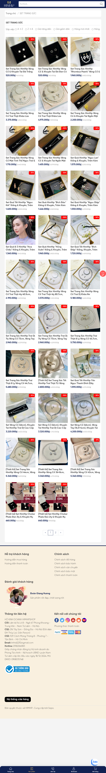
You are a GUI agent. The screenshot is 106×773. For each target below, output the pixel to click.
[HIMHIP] (9, 4)
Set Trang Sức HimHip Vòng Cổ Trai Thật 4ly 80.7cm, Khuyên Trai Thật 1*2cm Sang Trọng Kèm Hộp (53, 293)
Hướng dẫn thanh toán (16, 563)
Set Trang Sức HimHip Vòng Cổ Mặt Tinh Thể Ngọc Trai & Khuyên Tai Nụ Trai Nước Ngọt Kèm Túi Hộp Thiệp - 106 (20, 159)
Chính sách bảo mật (64, 571)
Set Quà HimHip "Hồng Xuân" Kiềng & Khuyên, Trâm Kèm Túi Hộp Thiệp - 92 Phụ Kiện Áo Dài (52, 248)
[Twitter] (62, 620)
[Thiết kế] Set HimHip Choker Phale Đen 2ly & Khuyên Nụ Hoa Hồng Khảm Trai (52, 515)
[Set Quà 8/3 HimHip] (20, 230)
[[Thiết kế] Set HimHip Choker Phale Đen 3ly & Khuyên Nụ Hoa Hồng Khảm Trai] (20, 497)
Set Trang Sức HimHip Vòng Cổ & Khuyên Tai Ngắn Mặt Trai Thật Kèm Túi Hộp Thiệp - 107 (85, 115)
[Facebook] (56, 620)
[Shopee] (78, 620)
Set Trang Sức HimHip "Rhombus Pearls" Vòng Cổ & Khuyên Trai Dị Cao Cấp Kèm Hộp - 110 (85, 70)
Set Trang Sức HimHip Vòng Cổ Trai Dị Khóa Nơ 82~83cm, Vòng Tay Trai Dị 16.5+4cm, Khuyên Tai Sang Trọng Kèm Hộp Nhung (84, 293)
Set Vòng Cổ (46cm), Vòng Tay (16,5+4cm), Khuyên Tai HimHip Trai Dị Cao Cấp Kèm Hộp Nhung (85, 426)
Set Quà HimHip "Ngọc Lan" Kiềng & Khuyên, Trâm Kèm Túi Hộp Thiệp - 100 (85, 159)
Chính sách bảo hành (65, 563)
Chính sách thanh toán (65, 575)
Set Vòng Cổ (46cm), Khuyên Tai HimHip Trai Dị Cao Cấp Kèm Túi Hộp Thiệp (20, 426)
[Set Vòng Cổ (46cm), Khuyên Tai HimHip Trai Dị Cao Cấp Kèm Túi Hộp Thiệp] (20, 408)
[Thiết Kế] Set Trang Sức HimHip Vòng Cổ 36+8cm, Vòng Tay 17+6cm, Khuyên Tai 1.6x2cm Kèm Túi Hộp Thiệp (53, 471)
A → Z (20, 29)
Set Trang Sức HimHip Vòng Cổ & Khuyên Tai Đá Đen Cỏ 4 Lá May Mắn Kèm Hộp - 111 (52, 70)
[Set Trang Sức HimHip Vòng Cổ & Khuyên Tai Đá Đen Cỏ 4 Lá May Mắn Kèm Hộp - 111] (53, 52)
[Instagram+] (67, 620)
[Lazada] (84, 620)
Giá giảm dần (63, 29)
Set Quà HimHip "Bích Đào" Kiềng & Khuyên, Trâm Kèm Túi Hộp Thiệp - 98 (52, 204)
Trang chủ (11, 13)
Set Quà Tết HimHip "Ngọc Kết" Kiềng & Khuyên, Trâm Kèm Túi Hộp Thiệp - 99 (19, 204)
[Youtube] (73, 620)
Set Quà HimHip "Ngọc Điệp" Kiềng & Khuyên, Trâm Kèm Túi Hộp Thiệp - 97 (85, 204)
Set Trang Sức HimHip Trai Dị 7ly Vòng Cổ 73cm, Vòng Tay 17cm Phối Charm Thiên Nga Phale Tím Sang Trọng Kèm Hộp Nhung (52, 337)
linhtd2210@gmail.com (22, 643)
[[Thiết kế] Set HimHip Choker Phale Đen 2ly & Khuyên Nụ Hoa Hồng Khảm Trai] (53, 497)
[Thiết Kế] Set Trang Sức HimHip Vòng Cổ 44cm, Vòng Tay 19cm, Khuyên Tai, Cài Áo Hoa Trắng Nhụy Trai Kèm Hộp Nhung (20, 471)
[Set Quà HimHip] (85, 141)
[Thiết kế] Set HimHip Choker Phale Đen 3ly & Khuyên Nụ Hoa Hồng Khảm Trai (20, 515)
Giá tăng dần (44, 29)
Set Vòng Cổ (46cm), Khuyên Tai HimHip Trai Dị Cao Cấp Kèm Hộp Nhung (52, 426)
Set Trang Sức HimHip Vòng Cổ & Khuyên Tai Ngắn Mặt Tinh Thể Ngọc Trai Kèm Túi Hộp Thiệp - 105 (52, 159)
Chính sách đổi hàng (64, 560)
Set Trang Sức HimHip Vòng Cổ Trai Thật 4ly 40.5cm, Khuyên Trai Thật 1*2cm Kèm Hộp (20, 293)
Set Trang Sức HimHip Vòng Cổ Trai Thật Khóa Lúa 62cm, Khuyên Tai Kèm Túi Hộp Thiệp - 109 (20, 115)
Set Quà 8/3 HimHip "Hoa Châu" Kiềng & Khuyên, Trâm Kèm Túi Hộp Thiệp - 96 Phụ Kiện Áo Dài (20, 248)
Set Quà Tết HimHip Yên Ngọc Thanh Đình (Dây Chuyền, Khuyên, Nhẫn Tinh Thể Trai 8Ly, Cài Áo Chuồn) (85, 382)
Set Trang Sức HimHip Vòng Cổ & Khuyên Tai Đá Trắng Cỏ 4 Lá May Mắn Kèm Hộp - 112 (20, 70)
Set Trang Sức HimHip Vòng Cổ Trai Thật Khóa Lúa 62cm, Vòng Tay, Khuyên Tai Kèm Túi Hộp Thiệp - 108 (52, 115)
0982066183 (19, 646)
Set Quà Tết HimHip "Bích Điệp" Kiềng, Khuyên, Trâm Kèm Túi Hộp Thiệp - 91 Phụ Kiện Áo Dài (84, 248)
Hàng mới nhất (81, 29)
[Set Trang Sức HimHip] (85, 52)
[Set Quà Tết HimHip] (20, 185)
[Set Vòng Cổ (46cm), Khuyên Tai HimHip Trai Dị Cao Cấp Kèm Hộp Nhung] (53, 408)
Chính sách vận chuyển (66, 567)
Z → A (30, 29)
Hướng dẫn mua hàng (16, 560)
